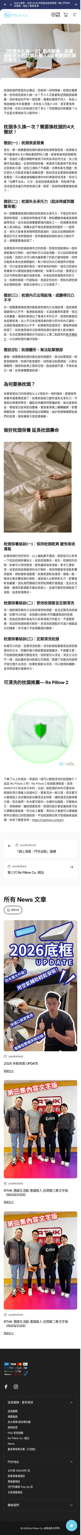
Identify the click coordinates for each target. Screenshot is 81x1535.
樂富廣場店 (14, 1481)
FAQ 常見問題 (15, 1432)
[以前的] (5, 4)
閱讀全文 (9, 1070)
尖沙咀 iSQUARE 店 (19, 1470)
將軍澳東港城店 (16, 1476)
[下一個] (76, 4)
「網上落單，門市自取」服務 (35, 851)
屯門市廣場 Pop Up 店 (20, 1486)
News (11, 1443)
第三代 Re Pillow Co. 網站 (26, 872)
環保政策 (13, 1427)
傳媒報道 (13, 1416)
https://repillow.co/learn (48, 820)
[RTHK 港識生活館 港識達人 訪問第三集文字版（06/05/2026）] (40, 1129)
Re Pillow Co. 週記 (18, 1438)
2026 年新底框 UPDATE (21, 1063)
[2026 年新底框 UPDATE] (40, 985)
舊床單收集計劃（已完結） (22, 1449)
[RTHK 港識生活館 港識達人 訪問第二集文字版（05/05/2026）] (40, 1260)
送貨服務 (13, 1411)
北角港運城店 (15, 1492)
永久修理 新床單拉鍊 (19, 1421)
